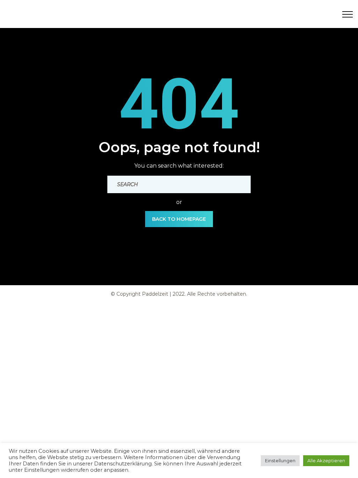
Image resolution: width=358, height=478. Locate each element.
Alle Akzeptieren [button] (326, 460)
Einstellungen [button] (280, 460)
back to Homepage (179, 219)
